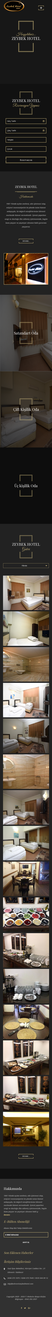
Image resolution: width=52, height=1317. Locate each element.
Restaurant (26, 879)
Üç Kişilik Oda (26, 807)
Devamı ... (26, 1156)
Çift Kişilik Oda (26, 700)
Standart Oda (26, 593)
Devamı (7, 1215)
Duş (26, 664)
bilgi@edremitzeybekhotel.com (20, 1284)
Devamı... (26, 241)
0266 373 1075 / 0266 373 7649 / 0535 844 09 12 (28, 1278)
